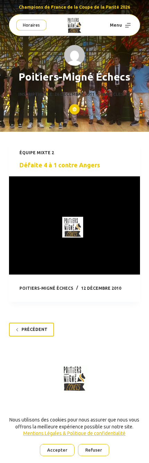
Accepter (57, 449)
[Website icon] (74, 109)
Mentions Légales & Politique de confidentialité (74, 433)
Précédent (34, 329)
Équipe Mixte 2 (36, 152)
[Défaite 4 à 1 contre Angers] (74, 225)
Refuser (93, 449)
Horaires (31, 25)
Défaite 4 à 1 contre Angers (59, 164)
